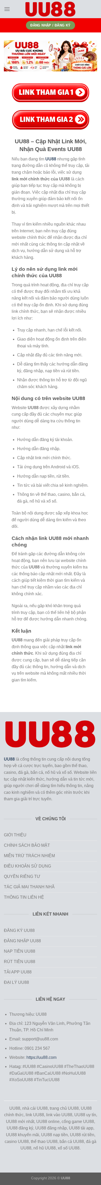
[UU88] (50, 9)
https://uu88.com (41, 1057)
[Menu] (7, 9)
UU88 (9, 759)
